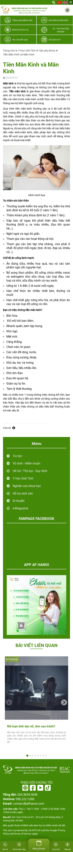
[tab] (27, 755)
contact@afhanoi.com (23, 803)
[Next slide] (64, 702)
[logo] (24, 10)
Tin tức (17, 456)
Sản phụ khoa (47, 50)
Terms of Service (22, 833)
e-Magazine (20, 508)
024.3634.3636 (20, 794)
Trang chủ (9, 50)
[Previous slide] (9, 702)
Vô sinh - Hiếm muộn (26, 463)
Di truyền (19, 501)
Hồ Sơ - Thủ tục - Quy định (30, 471)
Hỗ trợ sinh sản (23, 493)
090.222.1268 (18, 799)
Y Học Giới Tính (27, 50)
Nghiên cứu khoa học (27, 486)
